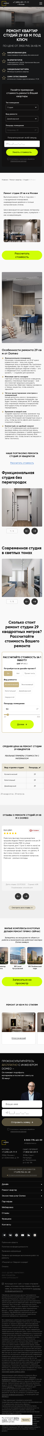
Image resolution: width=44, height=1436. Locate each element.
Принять (25, 1420)
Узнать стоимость (22, 152)
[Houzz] (28, 1235)
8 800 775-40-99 (33, 1140)
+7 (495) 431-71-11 (21, 2)
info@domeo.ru (30, 1143)
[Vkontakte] (10, 1235)
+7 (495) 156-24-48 (22, 1172)
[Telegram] (4, 1235)
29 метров (19, 794)
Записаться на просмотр (22, 981)
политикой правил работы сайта (13, 1371)
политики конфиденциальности (13, 1394)
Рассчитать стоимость (22, 255)
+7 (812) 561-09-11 (30, 1152)
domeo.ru (10, 1387)
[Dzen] (34, 1235)
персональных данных (18, 161)
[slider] (8, 714)
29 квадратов (7, 794)
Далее (20, 724)
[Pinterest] (16, 1235)
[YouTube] (22, 1235)
